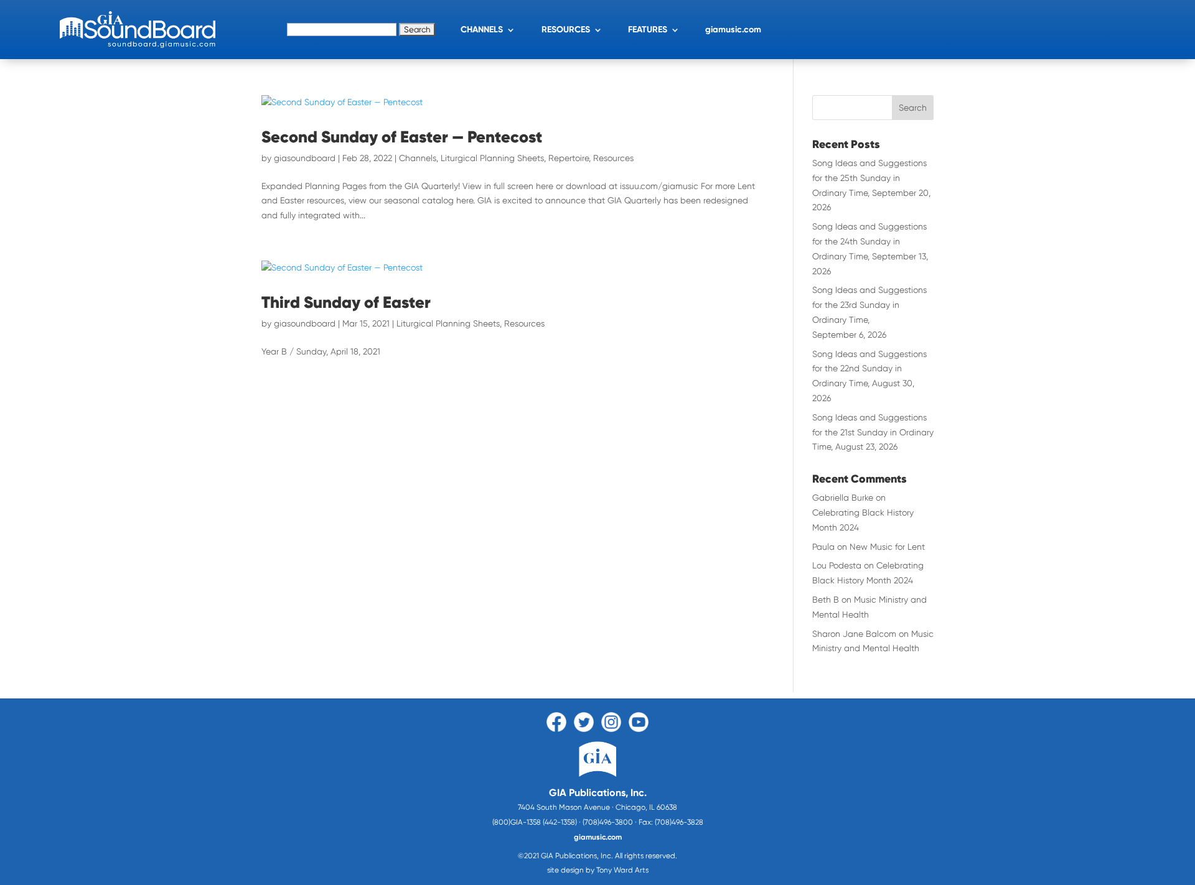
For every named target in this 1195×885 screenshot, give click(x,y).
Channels (417, 158)
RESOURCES (565, 29)
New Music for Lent (887, 547)
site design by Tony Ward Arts (598, 870)
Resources (613, 158)
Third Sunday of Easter (346, 302)
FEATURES (647, 29)
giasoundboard (304, 158)
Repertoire (568, 158)
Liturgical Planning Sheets (492, 158)
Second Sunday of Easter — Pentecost (401, 137)
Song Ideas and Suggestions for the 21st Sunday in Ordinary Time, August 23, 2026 (873, 432)
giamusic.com (733, 29)
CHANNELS (482, 29)
